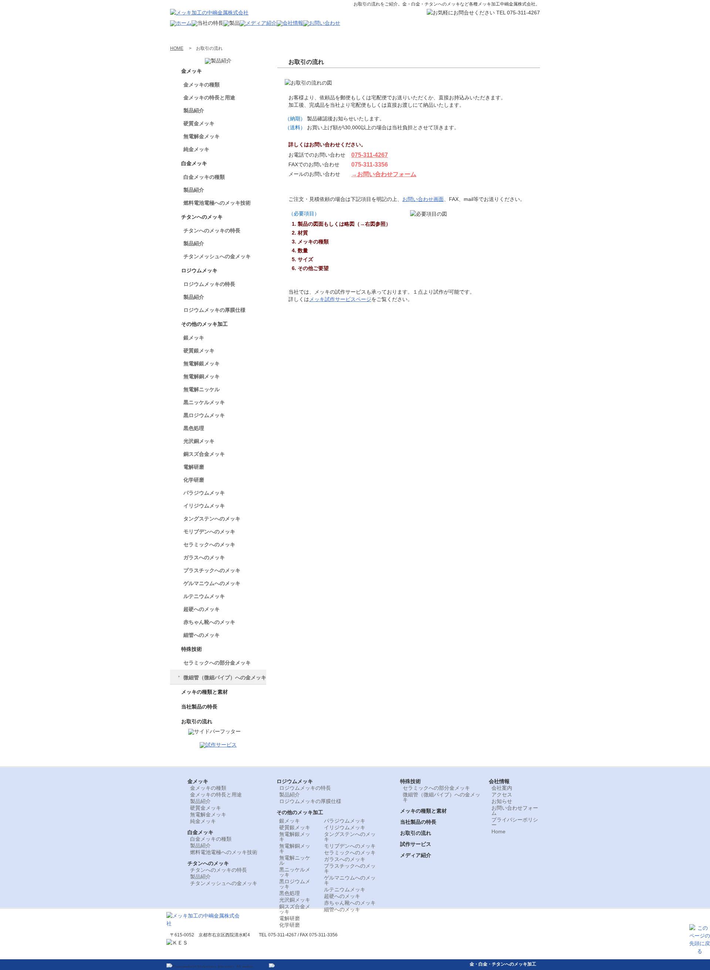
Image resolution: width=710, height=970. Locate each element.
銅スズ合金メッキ (204, 454)
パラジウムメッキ (204, 493)
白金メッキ (194, 163)
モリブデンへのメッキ (209, 531)
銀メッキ (193, 338)
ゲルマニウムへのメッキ (211, 583)
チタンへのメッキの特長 (211, 230)
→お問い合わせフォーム (383, 174)
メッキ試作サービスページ (340, 299)
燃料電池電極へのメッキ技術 (217, 203)
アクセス (501, 794)
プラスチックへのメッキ (211, 570)
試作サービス (415, 844)
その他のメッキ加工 (204, 324)
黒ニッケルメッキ (204, 402)
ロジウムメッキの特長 (209, 284)
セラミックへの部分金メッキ (217, 663)
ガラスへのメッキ (204, 557)
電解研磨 (193, 467)
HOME (176, 48)
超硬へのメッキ (201, 609)
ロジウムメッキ (199, 270)
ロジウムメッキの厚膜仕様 (214, 310)
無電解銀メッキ (201, 363)
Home (498, 831)
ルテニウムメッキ (204, 596)
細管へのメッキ (201, 635)
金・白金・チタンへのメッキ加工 (503, 964)
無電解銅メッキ (201, 376)
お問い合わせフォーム (514, 810)
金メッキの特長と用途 (209, 97)
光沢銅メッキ (198, 441)
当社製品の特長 (199, 707)
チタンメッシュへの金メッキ (217, 256)
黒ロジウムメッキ (204, 415)
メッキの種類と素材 (204, 692)
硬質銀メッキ (198, 350)
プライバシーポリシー (514, 822)
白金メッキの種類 (204, 177)
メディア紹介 (415, 855)
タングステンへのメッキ (211, 519)
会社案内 (501, 788)
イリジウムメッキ (204, 506)
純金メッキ (196, 149)
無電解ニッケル (201, 389)
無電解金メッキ (201, 136)
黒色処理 (193, 428)
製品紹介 (193, 110)
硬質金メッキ (198, 123)
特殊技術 (191, 649)
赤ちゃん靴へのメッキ (209, 622)
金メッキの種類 (201, 85)
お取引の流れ (196, 721)
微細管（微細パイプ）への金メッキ (224, 677)
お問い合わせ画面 (423, 199)
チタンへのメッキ (202, 217)
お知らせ (501, 801)
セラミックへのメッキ (209, 544)
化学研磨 (193, 480)
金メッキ (191, 71)
